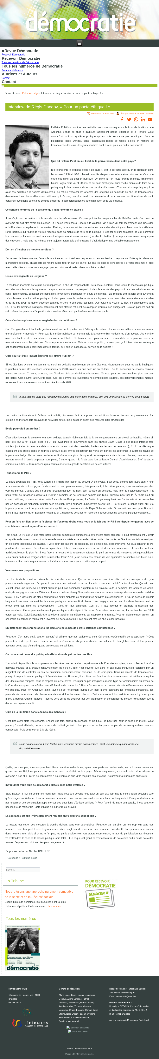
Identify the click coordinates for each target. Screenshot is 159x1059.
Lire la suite (54, 906)
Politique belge (30, 93)
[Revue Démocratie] (80, 20)
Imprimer (149, 113)
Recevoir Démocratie (13, 54)
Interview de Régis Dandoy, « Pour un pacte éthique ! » (59, 106)
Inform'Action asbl (85, 1054)
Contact (6, 77)
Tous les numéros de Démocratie (20, 62)
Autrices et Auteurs (12, 70)
